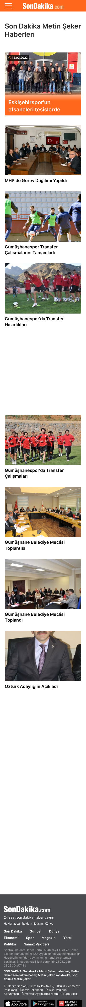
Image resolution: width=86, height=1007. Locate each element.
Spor (30, 938)
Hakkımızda (12, 923)
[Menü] (8, 5)
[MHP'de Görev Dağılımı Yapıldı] (43, 151)
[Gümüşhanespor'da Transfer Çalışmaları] (43, 441)
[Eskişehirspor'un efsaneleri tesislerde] (43, 78)
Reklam (27, 923)
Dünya (54, 931)
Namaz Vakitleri (36, 944)
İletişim (38, 923)
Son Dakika (13, 931)
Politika (10, 944)
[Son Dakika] (43, 5)
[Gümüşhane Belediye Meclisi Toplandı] (43, 585)
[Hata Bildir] (70, 994)
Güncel (35, 931)
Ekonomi (11, 938)
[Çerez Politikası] (31, 990)
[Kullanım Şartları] (15, 986)
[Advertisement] (45, 368)
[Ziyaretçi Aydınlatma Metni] (40, 994)
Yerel (67, 938)
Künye (49, 923)
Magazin (49, 938)
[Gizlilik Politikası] (42, 986)
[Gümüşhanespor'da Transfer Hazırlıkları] (43, 289)
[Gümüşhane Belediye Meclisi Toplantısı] (43, 513)
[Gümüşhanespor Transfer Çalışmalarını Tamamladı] (43, 217)
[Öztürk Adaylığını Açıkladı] (43, 657)
